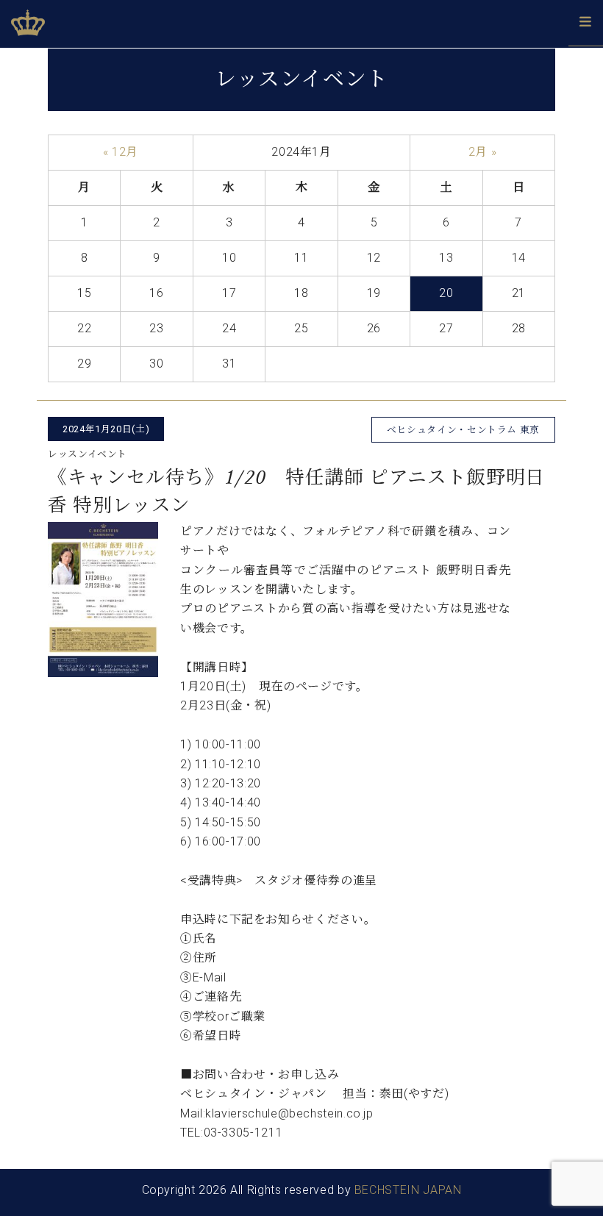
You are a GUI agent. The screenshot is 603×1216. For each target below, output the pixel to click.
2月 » (482, 152)
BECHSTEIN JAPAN (408, 1190)
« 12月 (120, 152)
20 (446, 293)
